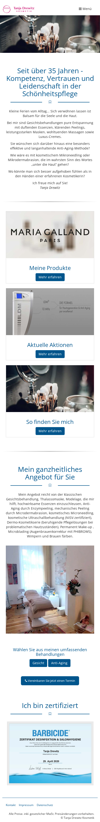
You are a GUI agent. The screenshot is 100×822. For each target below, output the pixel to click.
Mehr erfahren (50, 277)
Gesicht (38, 663)
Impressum (26, 805)
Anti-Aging (59, 663)
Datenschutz (45, 805)
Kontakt (11, 805)
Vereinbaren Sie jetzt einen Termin (51, 681)
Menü (86, 9)
